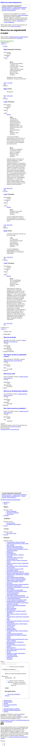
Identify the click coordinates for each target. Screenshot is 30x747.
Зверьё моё (9, 657)
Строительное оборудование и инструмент (18, 621)
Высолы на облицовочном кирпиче (16, 391)
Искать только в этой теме (17, 680)
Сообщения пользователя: (8, 669)
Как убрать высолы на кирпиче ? (15, 408)
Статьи (5, 525)
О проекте (6, 706)
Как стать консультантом (7, 41)
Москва (9, 114)
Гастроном (9, 659)
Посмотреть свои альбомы (14, 524)
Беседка (9, 652)
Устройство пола (11, 553)
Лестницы (9, 583)
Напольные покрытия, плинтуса (15, 571)
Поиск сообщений (11, 511)
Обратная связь (8, 700)
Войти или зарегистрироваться (11, 2)
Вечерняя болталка (12, 650)
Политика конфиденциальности (12, 710)
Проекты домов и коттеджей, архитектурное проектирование (15, 547)
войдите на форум (16, 26)
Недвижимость (11, 643)
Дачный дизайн (11, 628)
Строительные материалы (13, 598)
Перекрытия (10, 552)
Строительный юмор (12, 656)
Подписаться (10, 514)
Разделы (6, 534)
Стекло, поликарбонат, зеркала (15, 581)
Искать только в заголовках (17, 666)
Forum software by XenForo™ (15, 720)
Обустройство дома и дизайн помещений (17, 584)
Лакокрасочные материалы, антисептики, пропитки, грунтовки (18, 603)
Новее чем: (5, 676)
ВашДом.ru (7, 502)
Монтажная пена (11, 609)
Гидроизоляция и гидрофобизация (16, 601)
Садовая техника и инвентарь (14, 633)
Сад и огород (10, 626)
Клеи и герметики (11, 608)
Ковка (8, 619)
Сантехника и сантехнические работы (17, 591)
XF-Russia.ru (9, 721)
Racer (5, 89)
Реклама (6, 703)
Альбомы (6, 515)
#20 (5, 258)
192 (8, 56)
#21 (5, 324)
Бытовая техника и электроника (15, 642)
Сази (5, 102)
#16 (5, 84)
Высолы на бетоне (10, 337)
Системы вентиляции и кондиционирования (13, 593)
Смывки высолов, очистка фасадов (18, 36)
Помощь (6, 711)
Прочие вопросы (11, 647)
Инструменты (10, 622)
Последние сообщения (13, 512)
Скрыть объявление (9, 22)
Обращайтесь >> (21, 20)
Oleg (5, 49)
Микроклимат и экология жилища (16, 580)
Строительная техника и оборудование (17, 623)
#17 (5, 97)
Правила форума (8, 702)
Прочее (9, 637)
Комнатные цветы (11, 629)
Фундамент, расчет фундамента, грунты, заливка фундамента (17, 549)
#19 (5, 226)
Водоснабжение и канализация (15, 590)
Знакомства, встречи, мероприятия (16, 653)
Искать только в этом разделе (17, 682)
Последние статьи (11, 533)
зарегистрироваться (23, 15)
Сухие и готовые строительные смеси (17, 599)
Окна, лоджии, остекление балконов (16, 578)
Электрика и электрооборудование (16, 595)
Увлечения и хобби (12, 654)
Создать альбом (11, 523)
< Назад (3, 43)
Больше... (7, 695)
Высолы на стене (9, 373)
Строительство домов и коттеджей (16, 542)
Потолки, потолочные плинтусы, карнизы (18, 573)
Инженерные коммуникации (14, 585)
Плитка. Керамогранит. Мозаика (15, 577)
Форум (5, 503)
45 (7, 109)
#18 (5, 189)
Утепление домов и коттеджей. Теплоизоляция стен (15, 558)
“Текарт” (19, 715)
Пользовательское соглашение (12, 708)
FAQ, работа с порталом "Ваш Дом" (16, 649)
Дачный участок (11, 625)
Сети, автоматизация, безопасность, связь (18, 597)
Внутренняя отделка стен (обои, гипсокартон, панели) (15, 569)
